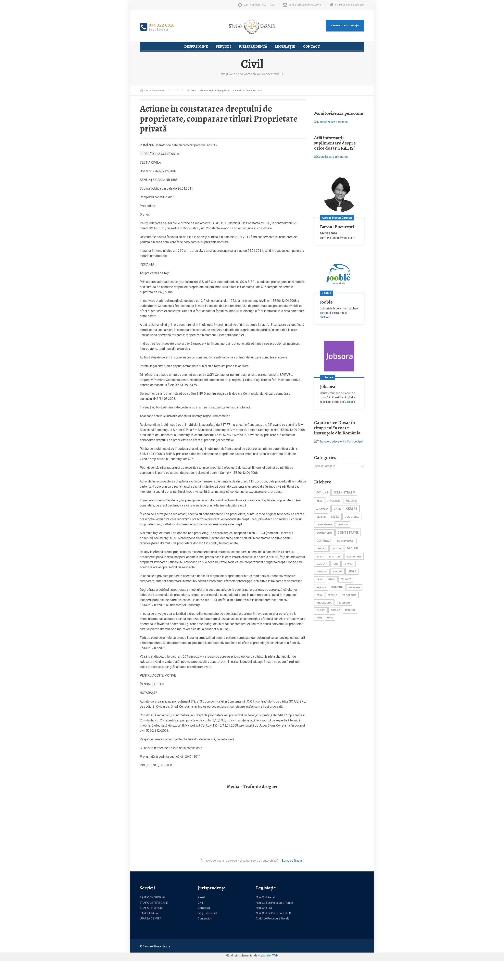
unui (330, 617)
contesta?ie (348, 532)
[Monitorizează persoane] (331, 121)
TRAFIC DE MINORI (151, 907)
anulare (334, 501)
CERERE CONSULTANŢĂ (345, 25)
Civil (200, 902)
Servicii (223, 46)
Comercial (204, 907)
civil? (335, 516)
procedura (324, 602)
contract (324, 540)
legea (352, 571)
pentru (337, 587)
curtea (321, 548)
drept (320, 556)
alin (319, 500)
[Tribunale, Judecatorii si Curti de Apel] (338, 441)
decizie (352, 548)
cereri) (321, 516)
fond (335, 564)
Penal (201, 897)
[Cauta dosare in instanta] (331, 156)
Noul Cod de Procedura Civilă (273, 913)
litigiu (331, 579)
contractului (345, 541)
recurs (350, 610)
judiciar (337, 571)
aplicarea (322, 509)
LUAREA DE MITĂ (150, 918)
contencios (324, 532)
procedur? (349, 595)
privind (332, 595)
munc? (346, 579)
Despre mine (196, 46)
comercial (352, 517)
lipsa (319, 579)
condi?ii (342, 524)
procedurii (343, 603)
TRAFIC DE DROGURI (152, 897)
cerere (351, 508)
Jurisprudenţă (253, 46)
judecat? (321, 571)
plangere (354, 587)
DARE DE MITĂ (149, 913)
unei (319, 617)
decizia (337, 548)
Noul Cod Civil (264, 907)
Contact (311, 46)
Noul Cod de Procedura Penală (275, 902)
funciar (348, 563)
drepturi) (335, 556)
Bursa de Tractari (292, 860)
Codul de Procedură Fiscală (272, 918)
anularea (351, 501)
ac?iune (322, 492)
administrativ (344, 492)
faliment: (321, 564)
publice (335, 610)
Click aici (325, 317)
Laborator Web (268, 955)
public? (320, 610)
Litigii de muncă (207, 913)
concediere (324, 524)
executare (353, 556)
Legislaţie (285, 46)
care (337, 508)
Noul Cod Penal (265, 897)
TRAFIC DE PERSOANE (154, 902)
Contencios (205, 918)
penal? (321, 587)
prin (319, 595)
